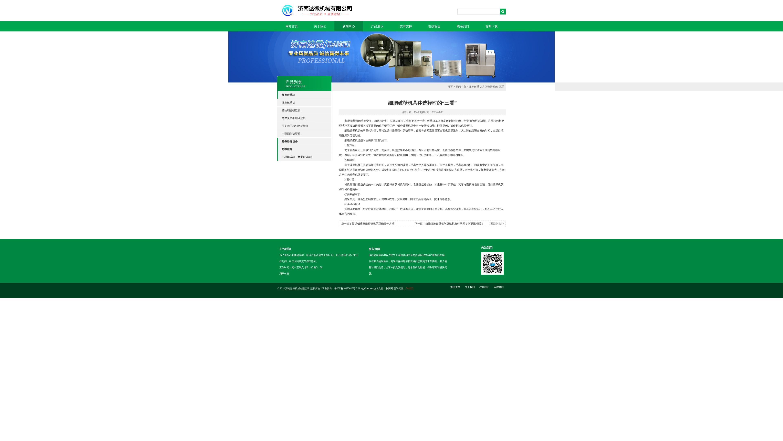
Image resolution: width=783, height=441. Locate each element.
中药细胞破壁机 (291, 133)
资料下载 (491, 26)
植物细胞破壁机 (291, 110)
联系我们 (463, 26)
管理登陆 (499, 287)
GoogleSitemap (365, 288)
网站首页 (291, 26)
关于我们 (320, 26)
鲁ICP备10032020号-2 (345, 288)
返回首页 (455, 287)
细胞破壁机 (288, 102)
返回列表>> (497, 223)
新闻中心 (349, 26)
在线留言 (434, 26)
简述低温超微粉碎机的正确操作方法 (373, 223)
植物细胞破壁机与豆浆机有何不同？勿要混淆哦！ (454, 223)
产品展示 (377, 26)
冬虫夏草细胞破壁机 (294, 118)
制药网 (389, 288)
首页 (450, 86)
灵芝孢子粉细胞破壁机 (295, 125)
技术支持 (406, 26)
